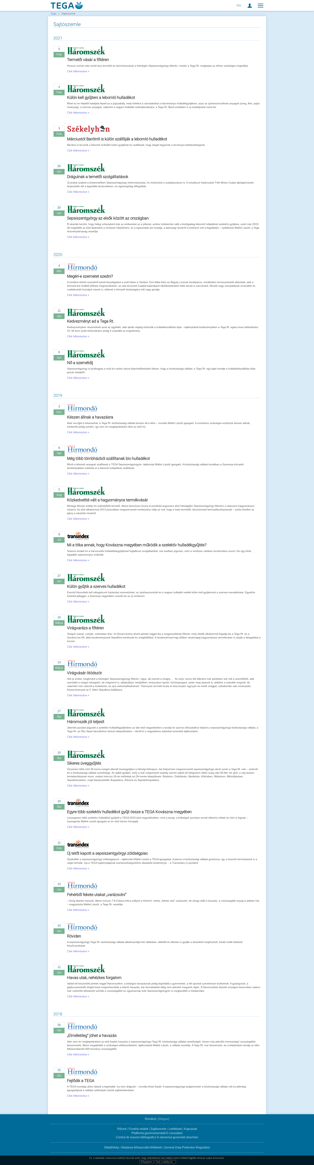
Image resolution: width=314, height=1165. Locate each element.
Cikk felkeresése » (78, 71)
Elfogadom (146, 1161)
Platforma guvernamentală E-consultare (157, 1133)
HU (239, 5)
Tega (53, 13)
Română (150, 1118)
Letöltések (175, 1128)
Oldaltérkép (111, 1147)
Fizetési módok (138, 1128)
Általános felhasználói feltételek (141, 1147)
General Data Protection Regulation (187, 1147)
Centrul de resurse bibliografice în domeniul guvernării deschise (157, 1137)
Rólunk (121, 1128)
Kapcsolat (190, 1128)
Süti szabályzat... (165, 1161)
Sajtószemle (158, 1128)
